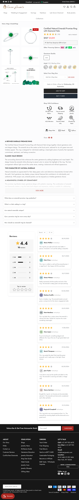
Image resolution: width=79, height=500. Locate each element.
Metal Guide (25, 462)
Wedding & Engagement (19, 13)
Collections (39, 18)
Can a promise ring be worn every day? (18, 216)
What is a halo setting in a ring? (15, 204)
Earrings (33, 13)
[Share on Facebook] (49, 137)
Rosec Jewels (10, 490)
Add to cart (60, 91)
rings (7, 24)
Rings (5, 13)
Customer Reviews (9, 452)
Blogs (23, 442)
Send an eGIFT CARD (47, 452)
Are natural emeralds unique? (14, 210)
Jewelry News (25, 446)
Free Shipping (44, 446)
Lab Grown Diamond (56, 13)
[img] (50, 34)
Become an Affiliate (46, 459)
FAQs (4, 446)
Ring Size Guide (26, 459)
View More (39, 190)
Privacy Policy (64, 492)
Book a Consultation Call (68, 466)
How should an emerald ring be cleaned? (18, 223)
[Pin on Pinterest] (51, 137)
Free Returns (43, 449)
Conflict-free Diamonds (10, 455)
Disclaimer (73, 492)
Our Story (6, 442)
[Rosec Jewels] (14, 6)
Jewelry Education (27, 455)
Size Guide (71, 77)
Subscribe (68, 428)
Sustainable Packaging (47, 455)
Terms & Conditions (54, 492)
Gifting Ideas (25, 471)
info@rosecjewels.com (65, 452)
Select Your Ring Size (51, 73)
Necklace (43, 13)
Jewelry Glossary (26, 468)
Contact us (6, 449)
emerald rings (14, 24)
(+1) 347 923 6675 (67, 442)
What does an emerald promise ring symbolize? (20, 198)
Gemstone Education (28, 452)
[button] (64, 7)
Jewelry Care (25, 465)
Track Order (43, 442)
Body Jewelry (71, 13)
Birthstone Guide (26, 449)
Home (3, 24)
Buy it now (60, 96)
